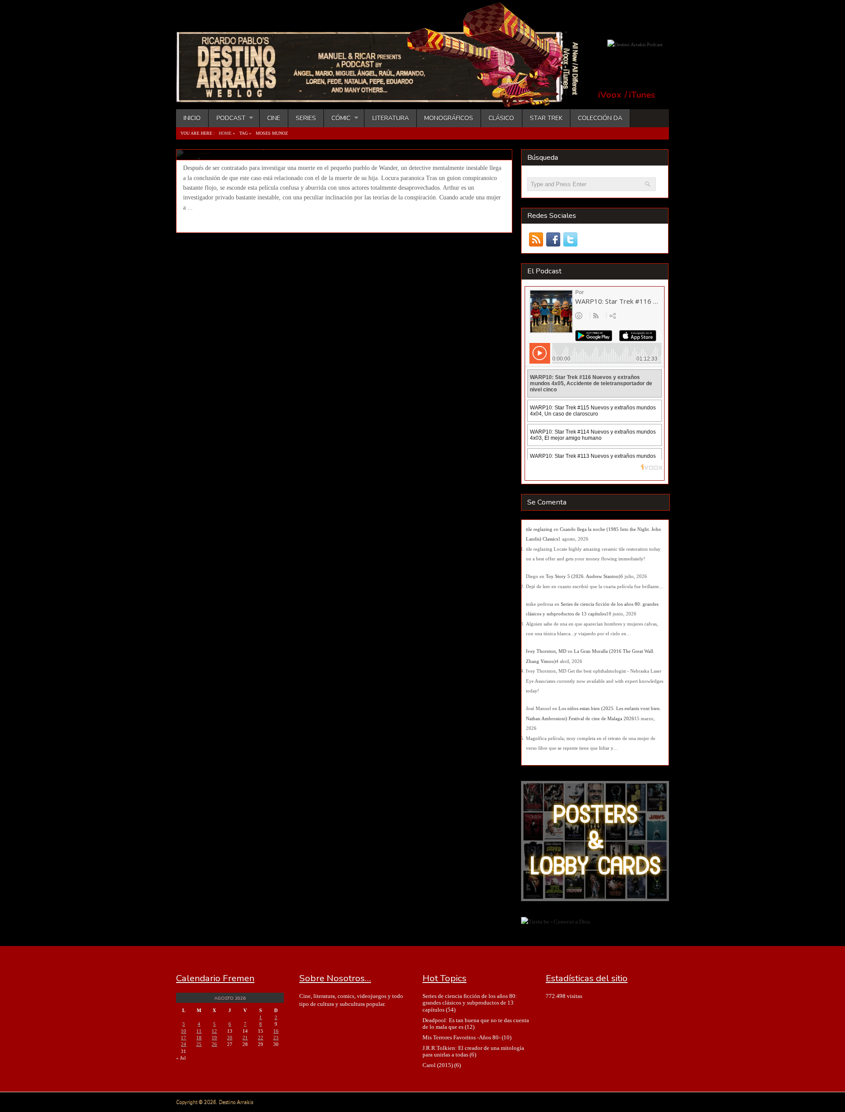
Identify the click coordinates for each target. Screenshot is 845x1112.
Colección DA (600, 118)
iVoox (609, 95)
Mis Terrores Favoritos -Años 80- (461, 1037)
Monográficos (448, 118)
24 (183, 1044)
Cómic (337, 118)
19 (214, 1037)
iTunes (642, 95)
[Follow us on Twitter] (570, 239)
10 (183, 1031)
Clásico (501, 118)
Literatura (390, 118)
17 (183, 1037)
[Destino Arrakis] (383, 99)
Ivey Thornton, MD (546, 651)
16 (276, 1031)
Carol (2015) (437, 1065)
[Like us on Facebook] (553, 239)
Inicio (192, 118)
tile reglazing (539, 529)
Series (306, 118)
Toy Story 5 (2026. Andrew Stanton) (583, 576)
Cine (273, 118)
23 (276, 1037)
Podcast (227, 118)
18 (199, 1037)
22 (260, 1037)
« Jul (181, 1057)
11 (199, 1031)
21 (245, 1037)
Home (225, 133)
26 (214, 1044)
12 (214, 1031)
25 (199, 1044)
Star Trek (546, 118)
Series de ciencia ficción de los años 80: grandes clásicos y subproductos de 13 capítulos (469, 1003)
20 (229, 1037)
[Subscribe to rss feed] (536, 239)
